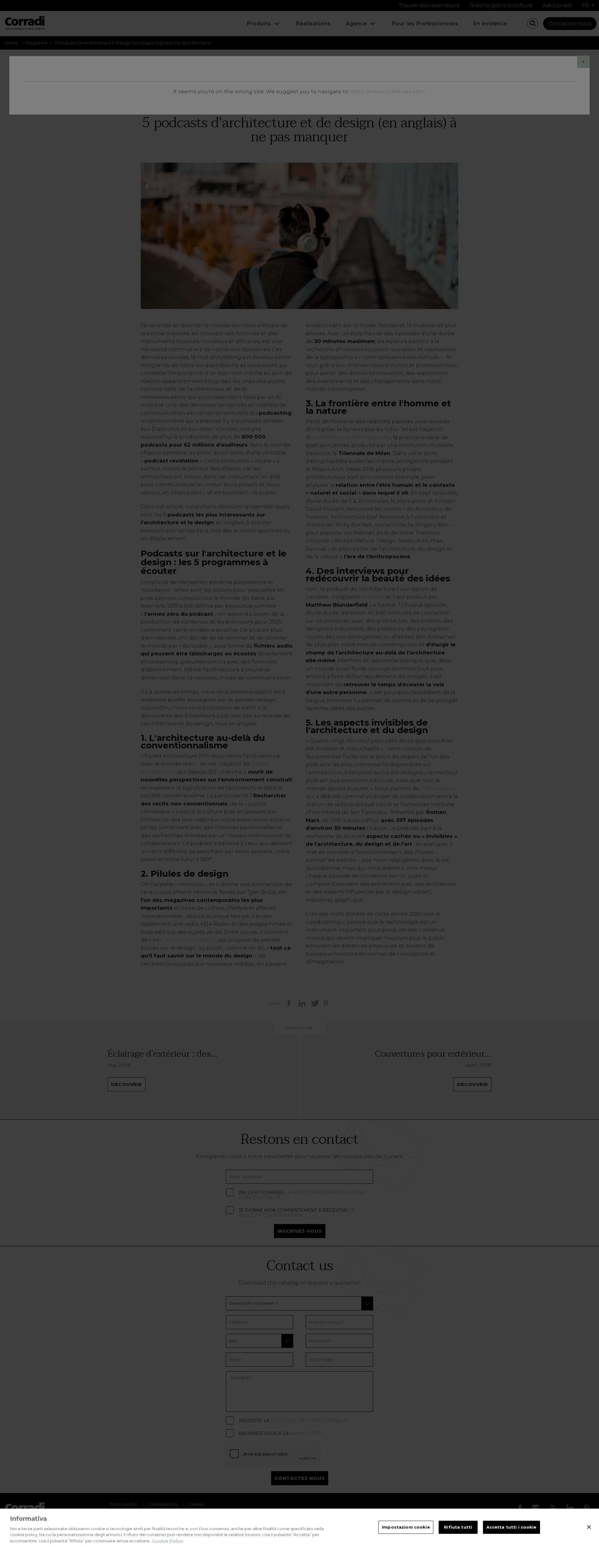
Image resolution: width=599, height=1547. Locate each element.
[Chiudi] (589, 1527)
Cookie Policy (167, 1540)
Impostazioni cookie (406, 1527)
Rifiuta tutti (458, 1527)
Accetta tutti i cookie (511, 1527)
